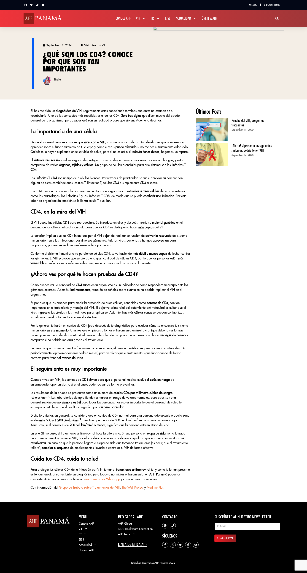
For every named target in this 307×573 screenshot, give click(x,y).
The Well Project (132, 487)
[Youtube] (43, 4)
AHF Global (125, 523)
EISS (167, 18)
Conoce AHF (123, 18)
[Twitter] (31, 4)
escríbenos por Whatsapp (102, 479)
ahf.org (253, 5)
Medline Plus (155, 487)
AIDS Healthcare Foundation (135, 529)
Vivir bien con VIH (95, 45)
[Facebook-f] (165, 545)
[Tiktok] (37, 4)
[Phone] (173, 525)
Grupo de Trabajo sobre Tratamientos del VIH (89, 487)
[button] (277, 18)
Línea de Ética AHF (132, 544)
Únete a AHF (209, 18)
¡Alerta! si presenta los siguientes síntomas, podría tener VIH (251, 148)
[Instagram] (173, 545)
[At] (165, 525)
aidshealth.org (272, 5)
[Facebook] (25, 4)
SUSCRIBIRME (225, 538)
